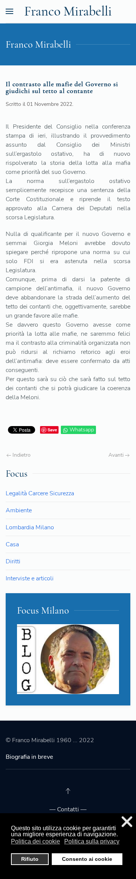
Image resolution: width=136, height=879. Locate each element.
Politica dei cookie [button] (35, 841)
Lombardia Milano (30, 527)
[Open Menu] (9, 11)
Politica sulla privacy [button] (91, 841)
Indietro (21, 455)
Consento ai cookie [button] (87, 859)
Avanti (116, 455)
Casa (12, 544)
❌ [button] (127, 821)
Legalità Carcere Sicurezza (40, 493)
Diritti (13, 561)
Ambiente (19, 510)
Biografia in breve (29, 757)
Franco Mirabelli (68, 11)
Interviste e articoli (30, 578)
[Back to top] (68, 791)
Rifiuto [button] (30, 859)
